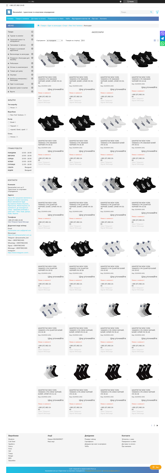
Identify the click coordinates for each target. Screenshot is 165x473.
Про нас (95, 19)
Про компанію (126, 446)
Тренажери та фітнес (18, 45)
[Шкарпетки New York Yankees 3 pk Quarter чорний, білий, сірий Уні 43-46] (50, 184)
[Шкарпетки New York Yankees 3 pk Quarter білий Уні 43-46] (113, 248)
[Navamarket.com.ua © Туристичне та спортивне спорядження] (9, 12)
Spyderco (11, 444)
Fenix (10, 449)
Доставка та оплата (38, 19)
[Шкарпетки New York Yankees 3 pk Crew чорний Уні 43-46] (82, 372)
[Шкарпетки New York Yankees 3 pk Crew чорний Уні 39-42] (113, 372)
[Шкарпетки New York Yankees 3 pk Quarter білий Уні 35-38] (50, 310)
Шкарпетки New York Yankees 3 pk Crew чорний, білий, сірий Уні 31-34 (50, 392)
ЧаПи (68, 19)
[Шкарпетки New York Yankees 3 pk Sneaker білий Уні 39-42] (144, 123)
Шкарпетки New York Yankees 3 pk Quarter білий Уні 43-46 (113, 268)
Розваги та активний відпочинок (17, 49)
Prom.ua (93, 469)
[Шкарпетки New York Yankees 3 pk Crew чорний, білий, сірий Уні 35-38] (144, 310)
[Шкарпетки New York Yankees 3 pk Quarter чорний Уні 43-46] (144, 184)
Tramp (10, 453)
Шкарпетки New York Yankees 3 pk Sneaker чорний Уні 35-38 (78, 143)
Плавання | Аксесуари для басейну (20, 58)
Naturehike (11, 460)
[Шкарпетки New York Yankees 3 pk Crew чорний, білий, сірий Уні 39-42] (113, 310)
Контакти (103, 19)
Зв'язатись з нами (128, 439)
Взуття (12, 91)
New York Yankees (75, 25)
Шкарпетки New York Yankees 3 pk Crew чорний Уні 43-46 (80, 392)
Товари (43, 25)
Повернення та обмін (56, 19)
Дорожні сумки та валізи (19, 88)
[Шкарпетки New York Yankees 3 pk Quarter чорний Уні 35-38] (82, 248)
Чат (157, 467)
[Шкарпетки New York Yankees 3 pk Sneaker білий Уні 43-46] (113, 123)
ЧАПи (87, 446)
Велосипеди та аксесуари (19, 54)
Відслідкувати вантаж (79, 19)
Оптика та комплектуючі (19, 67)
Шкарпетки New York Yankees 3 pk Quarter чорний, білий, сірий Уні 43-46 (50, 206)
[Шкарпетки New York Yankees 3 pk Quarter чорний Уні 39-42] (50, 248)
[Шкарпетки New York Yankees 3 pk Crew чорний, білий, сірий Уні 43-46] (82, 310)
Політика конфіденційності (111, 471)
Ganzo (10, 446)
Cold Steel (11, 441)
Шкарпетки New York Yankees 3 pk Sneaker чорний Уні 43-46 (141, 79)
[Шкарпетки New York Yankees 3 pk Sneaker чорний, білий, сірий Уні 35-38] (113, 59)
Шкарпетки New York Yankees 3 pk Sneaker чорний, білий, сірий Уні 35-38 (112, 80)
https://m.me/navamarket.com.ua (19, 235)
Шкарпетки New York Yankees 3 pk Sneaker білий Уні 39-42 (144, 143)
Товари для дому (16, 71)
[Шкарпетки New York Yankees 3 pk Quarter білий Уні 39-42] (144, 248)
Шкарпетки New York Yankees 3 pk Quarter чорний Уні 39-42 (47, 268)
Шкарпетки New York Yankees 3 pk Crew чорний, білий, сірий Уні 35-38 (143, 330)
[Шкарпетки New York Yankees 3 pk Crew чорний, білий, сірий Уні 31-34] (50, 372)
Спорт (65, 25)
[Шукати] (151, 12)
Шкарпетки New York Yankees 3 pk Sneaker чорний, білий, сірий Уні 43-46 (50, 80)
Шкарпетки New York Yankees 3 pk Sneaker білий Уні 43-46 (112, 143)
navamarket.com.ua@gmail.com (19, 230)
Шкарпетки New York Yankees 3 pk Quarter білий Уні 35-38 (50, 330)
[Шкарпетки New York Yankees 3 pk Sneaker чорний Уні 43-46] (144, 59)
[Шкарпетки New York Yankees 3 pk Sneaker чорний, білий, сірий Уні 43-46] (50, 59)
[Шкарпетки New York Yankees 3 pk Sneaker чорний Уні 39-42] (50, 123)
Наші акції (51, 441)
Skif (9, 451)
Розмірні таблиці (90, 439)
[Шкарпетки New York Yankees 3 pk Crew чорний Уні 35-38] (144, 372)
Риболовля (14, 63)
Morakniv (11, 439)
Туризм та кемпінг (16, 36)
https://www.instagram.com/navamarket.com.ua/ (19, 252)
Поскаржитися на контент (93, 471)
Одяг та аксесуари (54, 25)
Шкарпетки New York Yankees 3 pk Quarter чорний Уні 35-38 (78, 268)
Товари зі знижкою (22, 19)
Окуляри (13, 75)
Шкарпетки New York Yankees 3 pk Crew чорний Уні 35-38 (143, 392)
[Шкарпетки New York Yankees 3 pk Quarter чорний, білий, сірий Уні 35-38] (113, 184)
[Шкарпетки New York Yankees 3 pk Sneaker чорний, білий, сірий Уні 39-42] (82, 59)
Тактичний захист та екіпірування (17, 40)
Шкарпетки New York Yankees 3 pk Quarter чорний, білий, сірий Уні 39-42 (81, 206)
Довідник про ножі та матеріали (95, 444)
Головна (10, 19)
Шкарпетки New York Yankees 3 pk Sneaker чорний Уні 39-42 (47, 143)
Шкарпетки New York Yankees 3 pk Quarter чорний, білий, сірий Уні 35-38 (112, 206)
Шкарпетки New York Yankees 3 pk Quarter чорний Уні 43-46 (141, 205)
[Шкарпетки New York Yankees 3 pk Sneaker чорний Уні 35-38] (82, 123)
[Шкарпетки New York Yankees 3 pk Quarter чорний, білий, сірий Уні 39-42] (82, 184)
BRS (9, 458)
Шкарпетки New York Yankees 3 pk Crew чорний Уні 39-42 (112, 392)
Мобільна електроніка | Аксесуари (18, 79)
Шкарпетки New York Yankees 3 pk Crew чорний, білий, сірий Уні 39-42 (112, 330)
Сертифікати (89, 441)
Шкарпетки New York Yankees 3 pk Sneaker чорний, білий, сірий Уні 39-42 (81, 80)
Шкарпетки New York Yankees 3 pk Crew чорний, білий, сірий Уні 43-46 (81, 330)
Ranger (10, 456)
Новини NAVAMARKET (55, 439)
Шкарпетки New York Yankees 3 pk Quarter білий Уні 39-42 (144, 268)
